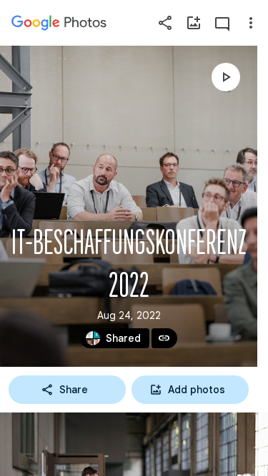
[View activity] (222, 23)
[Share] (165, 23)
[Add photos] (193, 23)
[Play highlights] (226, 77)
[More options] (251, 23)
